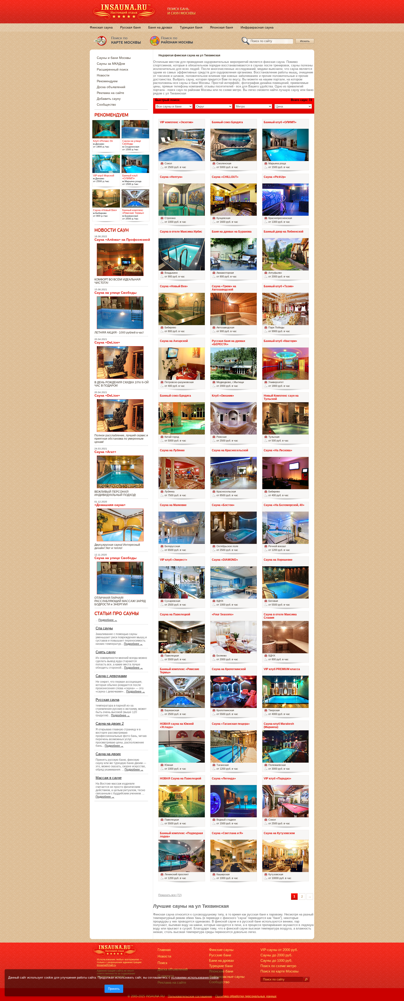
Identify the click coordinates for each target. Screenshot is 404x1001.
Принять (114, 988)
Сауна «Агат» (105, 452)
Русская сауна (107, 700)
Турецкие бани (221, 966)
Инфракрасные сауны (227, 977)
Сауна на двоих (108, 754)
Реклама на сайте (110, 93)
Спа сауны (104, 628)
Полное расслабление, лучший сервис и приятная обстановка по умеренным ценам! (121, 439)
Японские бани (221, 971)
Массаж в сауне (109, 778)
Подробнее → (107, 620)
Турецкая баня (191, 27)
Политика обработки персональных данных (246, 996)
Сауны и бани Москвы (114, 58)
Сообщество (106, 104)
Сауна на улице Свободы (115, 292)
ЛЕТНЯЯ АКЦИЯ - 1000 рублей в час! (119, 332)
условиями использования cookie (195, 977)
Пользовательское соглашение (190, 996)
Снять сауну (106, 652)
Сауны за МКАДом (111, 63)
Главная (164, 950)
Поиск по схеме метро (278, 966)
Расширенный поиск (112, 69)
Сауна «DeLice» (107, 342)
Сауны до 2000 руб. (276, 955)
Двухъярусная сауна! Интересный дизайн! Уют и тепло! (117, 546)
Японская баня (221, 27)
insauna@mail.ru (106, 965)
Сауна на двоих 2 (110, 723)
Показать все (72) (170, 895)
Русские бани (220, 955)
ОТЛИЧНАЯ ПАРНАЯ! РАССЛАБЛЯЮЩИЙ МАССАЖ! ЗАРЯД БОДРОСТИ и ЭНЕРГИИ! (120, 601)
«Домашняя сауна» (110, 505)
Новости (103, 75)
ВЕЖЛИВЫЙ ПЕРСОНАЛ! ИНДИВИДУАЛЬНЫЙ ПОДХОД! (115, 493)
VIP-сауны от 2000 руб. (279, 950)
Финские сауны (221, 950)
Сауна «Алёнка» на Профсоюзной (122, 239)
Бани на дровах (221, 960)
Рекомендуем (107, 81)
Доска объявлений (111, 87)
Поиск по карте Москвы (279, 971)
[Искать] (306, 979)
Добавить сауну (109, 98)
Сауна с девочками (111, 676)
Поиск (162, 963)
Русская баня (130, 27)
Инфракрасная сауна (257, 27)
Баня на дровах (160, 27)
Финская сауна (101, 27)
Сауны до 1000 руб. (276, 960)
